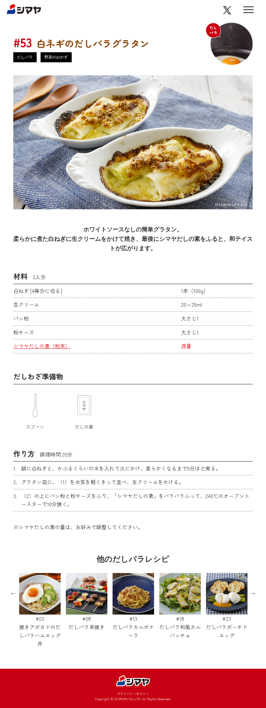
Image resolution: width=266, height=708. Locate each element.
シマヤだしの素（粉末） (41, 346)
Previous (13, 594)
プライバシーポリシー (133, 693)
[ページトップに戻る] (244, 654)
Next (252, 594)
